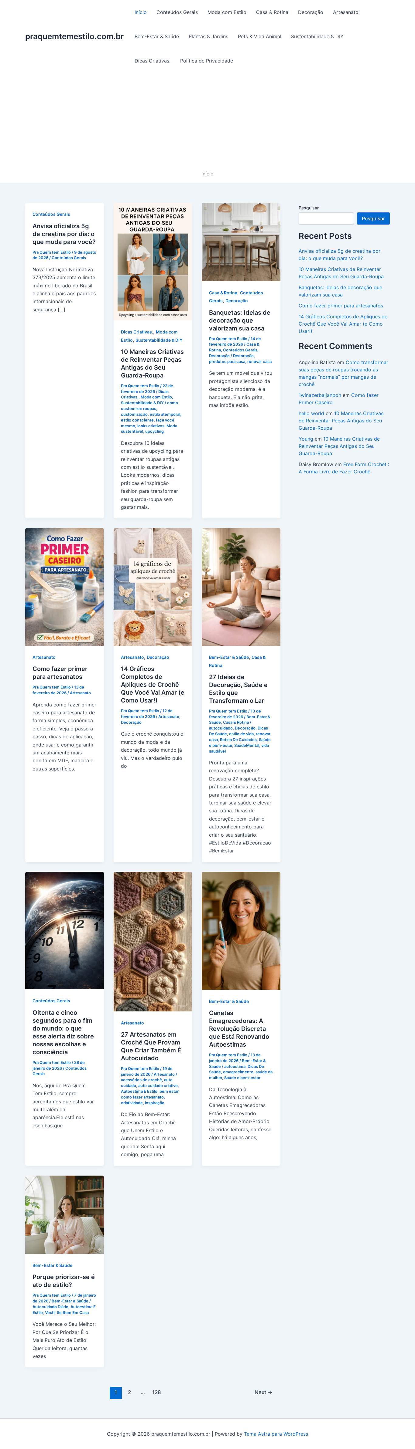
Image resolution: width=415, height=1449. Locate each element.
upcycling (154, 431)
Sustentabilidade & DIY (317, 36)
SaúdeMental (246, 745)
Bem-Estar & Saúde (157, 36)
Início (141, 12)
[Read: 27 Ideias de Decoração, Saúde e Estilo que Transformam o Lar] (241, 587)
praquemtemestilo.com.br (74, 36)
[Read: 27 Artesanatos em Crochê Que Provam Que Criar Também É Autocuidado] (153, 941)
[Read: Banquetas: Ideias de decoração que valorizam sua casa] (241, 242)
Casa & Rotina (272, 12)
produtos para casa (227, 361)
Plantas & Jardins (208, 36)
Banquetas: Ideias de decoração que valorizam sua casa (239, 320)
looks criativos (150, 425)
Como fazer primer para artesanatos (341, 306)
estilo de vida (241, 733)
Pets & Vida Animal (259, 36)
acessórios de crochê (141, 1079)
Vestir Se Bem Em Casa (67, 1312)
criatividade (132, 1102)
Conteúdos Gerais (177, 12)
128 (156, 1392)
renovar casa (259, 361)
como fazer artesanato (142, 1097)
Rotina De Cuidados (238, 739)
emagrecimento (238, 1071)
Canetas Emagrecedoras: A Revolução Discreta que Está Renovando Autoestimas (239, 1028)
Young (306, 439)
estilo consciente (137, 420)
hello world (311, 413)
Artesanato (345, 12)
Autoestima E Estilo (139, 1091)
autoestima (234, 1066)
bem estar (168, 1091)
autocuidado (221, 728)
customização (134, 414)
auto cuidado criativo (158, 1085)
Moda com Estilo (227, 12)
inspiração (154, 1102)
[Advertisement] (207, 118)
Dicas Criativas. (152, 61)
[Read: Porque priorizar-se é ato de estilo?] (64, 1214)
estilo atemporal (165, 414)
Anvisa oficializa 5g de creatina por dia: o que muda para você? (64, 233)
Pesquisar (309, 207)
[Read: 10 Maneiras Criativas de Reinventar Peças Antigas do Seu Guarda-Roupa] (153, 261)
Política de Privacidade (206, 61)
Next (264, 1392)
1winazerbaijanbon (320, 395)
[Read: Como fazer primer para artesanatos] (64, 587)
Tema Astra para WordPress (276, 1434)
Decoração (310, 12)
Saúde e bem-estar (242, 1077)
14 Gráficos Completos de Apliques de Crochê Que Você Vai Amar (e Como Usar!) (152, 684)
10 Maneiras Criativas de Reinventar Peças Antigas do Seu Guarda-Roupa (341, 420)
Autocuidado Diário (50, 1306)
